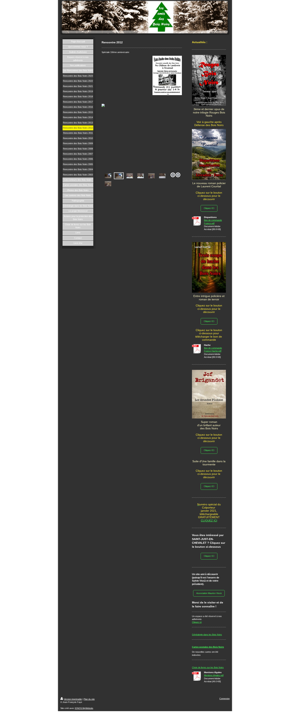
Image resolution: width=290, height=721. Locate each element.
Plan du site (89, 699)
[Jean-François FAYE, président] (108, 183)
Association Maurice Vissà (209, 593)
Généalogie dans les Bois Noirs (207, 634)
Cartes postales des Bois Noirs (208, 647)
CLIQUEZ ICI (209, 520)
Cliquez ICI (209, 208)
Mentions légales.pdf (214, 675)
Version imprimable (73, 699)
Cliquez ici (197, 622)
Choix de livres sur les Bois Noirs (208, 667)
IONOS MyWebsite (84, 708)
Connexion (224, 698)
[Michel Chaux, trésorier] (151, 175)
